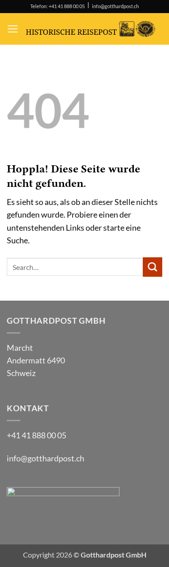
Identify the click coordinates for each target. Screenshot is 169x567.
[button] (13, 29)
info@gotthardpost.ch (115, 6)
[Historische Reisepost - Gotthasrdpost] (90, 29)
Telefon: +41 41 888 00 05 (57, 6)
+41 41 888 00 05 (36, 435)
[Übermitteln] (152, 267)
